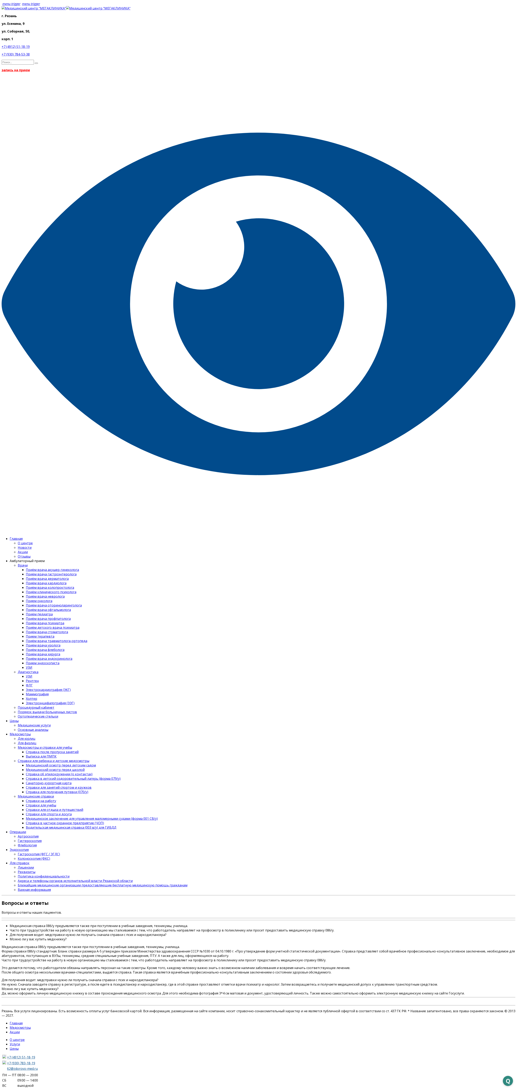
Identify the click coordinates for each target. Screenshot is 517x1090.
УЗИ (29, 667)
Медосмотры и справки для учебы (45, 747)
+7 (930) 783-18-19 (21, 1063)
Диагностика (28, 672)
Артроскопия (28, 836)
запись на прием (16, 70)
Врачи (23, 565)
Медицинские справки (36, 796)
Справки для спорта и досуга (49, 814)
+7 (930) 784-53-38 (16, 54)
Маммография (37, 694)
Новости (25, 547)
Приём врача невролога (45, 596)
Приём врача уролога (43, 645)
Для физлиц (27, 743)
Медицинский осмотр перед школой (55, 769)
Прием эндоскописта (42, 663)
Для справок (19, 863)
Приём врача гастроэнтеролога (51, 574)
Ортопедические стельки (38, 716)
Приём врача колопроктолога (50, 587)
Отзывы (24, 556)
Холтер (31, 698)
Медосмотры (20, 734)
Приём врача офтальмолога (48, 610)
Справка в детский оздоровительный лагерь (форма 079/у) (73, 778)
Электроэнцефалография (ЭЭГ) (50, 703)
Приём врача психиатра (45, 623)
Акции (23, 552)
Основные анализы (33, 729)
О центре (25, 543)
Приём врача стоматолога (47, 632)
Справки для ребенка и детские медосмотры (53, 761)
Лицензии (26, 867)
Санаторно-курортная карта (48, 783)
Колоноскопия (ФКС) (34, 858)
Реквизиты (26, 872)
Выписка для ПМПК (41, 756)
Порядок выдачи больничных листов (47, 712)
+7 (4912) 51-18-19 (16, 46)
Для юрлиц (26, 738)
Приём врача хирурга (43, 654)
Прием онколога (39, 601)
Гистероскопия (30, 841)
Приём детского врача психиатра (52, 627)
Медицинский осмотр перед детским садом (61, 765)
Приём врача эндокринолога (49, 658)
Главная (16, 538)
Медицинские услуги (34, 725)
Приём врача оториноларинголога (54, 605)
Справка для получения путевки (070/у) (57, 792)
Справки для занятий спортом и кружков (58, 787)
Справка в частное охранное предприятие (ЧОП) (65, 823)
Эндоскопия (19, 849)
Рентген (32, 681)
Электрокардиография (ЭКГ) (48, 689)
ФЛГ (29, 685)
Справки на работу (41, 801)
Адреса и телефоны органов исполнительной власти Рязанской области (75, 881)
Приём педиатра (39, 614)
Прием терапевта (40, 636)
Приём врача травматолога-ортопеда (56, 641)
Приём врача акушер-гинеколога (52, 570)
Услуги (15, 1044)
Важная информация (34, 889)
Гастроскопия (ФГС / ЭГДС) (39, 854)
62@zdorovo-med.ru (22, 1068)
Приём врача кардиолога (46, 583)
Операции (18, 832)
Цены (14, 721)
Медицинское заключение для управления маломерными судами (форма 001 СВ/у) (92, 818)
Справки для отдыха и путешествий (54, 809)
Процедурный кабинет (36, 707)
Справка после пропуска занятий (52, 752)
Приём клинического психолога (51, 592)
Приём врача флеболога (45, 649)
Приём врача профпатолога (48, 618)
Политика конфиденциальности (43, 876)
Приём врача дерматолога (47, 578)
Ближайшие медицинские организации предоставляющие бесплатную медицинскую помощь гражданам (102, 885)
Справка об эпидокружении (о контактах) (59, 774)
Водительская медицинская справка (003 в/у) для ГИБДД (71, 827)
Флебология (27, 845)
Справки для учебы (41, 805)
